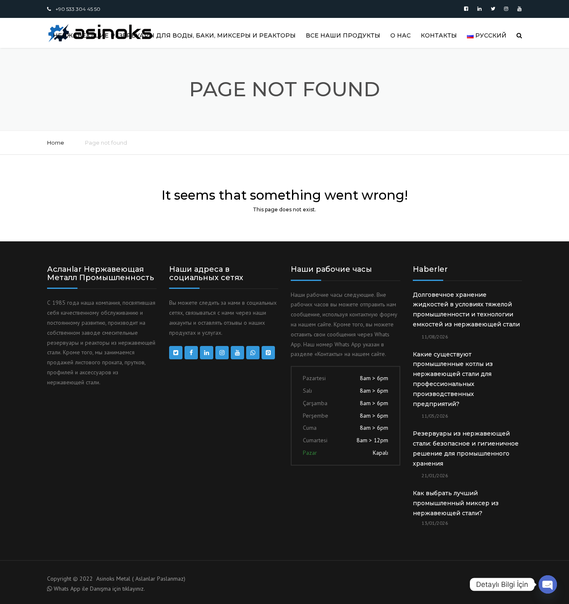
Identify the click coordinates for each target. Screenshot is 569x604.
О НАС (400, 35)
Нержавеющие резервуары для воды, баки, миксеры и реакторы (174, 35)
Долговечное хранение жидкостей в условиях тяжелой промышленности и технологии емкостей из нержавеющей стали (466, 309)
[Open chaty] (548, 584)
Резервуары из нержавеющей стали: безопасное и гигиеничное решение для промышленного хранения (466, 448)
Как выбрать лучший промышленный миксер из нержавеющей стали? (456, 503)
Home (55, 142)
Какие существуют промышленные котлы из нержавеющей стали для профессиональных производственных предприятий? (453, 379)
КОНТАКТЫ (439, 35)
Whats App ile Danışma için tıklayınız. (99, 588)
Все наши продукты (343, 35)
